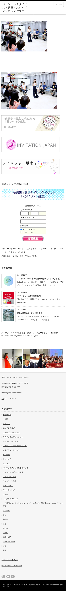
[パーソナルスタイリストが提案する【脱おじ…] (33, 358)
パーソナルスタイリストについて (15, 468)
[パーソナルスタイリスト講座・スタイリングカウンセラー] (15, 8)
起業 (4, 550)
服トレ (5, 528)
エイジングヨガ (9, 428)
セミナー (6, 455)
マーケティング (9, 490)
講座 (4, 546)
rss (3, 576)
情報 (4, 524)
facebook (13, 576)
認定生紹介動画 (9, 541)
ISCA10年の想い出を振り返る (29, 313)
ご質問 (5, 419)
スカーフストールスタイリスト (15, 446)
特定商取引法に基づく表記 (12, 565)
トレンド (6, 463)
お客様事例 (7, 415)
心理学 (5, 519)
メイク (5, 494)
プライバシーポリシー (10, 560)
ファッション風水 (9, 481)
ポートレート (8, 486)
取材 (4, 515)
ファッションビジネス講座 (13, 472)
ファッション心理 (9, 477)
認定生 (5, 533)
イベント (6, 424)
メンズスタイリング (10, 499)
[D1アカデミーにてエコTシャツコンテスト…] (53, 358)
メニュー (58, 4)
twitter (8, 576)
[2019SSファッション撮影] (12, 358)
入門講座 (6, 510)
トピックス (7, 459)
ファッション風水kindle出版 (29, 296)
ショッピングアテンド (11, 441)
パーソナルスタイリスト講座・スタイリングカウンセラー (34, 584)
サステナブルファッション (13, 437)
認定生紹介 (7, 537)
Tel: (3, 399)
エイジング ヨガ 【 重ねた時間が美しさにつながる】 (39, 279)
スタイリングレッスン (11, 450)
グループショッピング (11, 432)
